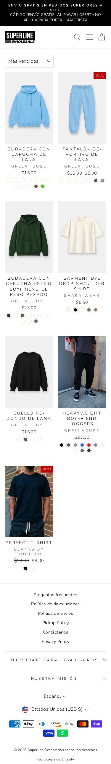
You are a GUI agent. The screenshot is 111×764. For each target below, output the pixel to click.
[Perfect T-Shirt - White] (32, 568)
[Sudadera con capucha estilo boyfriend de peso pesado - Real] (36, 315)
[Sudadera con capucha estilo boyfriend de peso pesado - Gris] (29, 315)
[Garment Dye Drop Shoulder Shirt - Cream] (68, 310)
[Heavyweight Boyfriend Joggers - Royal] (82, 445)
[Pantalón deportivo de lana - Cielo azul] (61, 180)
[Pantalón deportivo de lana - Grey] (102, 180)
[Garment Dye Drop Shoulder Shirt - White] (82, 310)
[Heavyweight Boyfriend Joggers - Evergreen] (96, 445)
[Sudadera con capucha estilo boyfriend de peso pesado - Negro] (15, 315)
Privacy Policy (55, 641)
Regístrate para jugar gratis (54, 659)
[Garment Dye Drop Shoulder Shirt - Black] (75, 310)
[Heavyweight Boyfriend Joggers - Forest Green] (89, 450)
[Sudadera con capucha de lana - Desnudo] (22, 186)
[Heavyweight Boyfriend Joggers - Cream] (102, 445)
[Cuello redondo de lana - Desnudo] (32, 439)
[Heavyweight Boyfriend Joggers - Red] (89, 445)
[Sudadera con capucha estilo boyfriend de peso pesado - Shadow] (36, 321)
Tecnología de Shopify (55, 759)
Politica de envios (55, 613)
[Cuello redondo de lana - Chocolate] (25, 439)
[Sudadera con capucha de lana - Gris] (29, 180)
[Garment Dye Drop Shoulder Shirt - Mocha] (96, 310)
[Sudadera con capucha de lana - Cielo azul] (9, 180)
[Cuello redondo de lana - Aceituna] (39, 439)
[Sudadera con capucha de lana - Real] (36, 180)
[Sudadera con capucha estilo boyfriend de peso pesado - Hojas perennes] (49, 315)
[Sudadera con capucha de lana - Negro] (15, 180)
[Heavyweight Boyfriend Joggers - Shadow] (82, 450)
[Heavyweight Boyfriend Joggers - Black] (61, 445)
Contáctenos (55, 632)
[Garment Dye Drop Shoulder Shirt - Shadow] (89, 310)
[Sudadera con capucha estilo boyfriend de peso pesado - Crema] (22, 321)
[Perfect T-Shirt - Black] (25, 568)
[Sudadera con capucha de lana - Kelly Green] (43, 186)
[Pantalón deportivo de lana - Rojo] (75, 180)
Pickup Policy (55, 623)
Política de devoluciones (55, 604)
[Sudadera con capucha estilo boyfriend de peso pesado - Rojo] (43, 315)
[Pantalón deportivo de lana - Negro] (68, 180)
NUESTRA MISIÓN (54, 678)
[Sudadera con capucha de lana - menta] (29, 186)
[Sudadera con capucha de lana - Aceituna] (15, 186)
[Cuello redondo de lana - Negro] (19, 439)
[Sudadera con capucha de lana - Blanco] (43, 180)
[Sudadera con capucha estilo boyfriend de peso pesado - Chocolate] (22, 315)
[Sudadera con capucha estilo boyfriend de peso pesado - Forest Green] (9, 315)
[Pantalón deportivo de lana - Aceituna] (82, 180)
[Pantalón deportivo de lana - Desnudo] (89, 180)
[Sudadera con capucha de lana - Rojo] (22, 180)
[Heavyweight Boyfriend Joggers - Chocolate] (68, 445)
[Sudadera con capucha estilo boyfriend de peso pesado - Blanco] (29, 321)
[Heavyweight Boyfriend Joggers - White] (75, 450)
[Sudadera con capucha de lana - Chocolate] (36, 186)
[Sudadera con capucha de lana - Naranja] (49, 180)
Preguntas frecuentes (55, 595)
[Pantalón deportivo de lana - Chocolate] (96, 180)
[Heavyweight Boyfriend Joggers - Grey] (75, 445)
